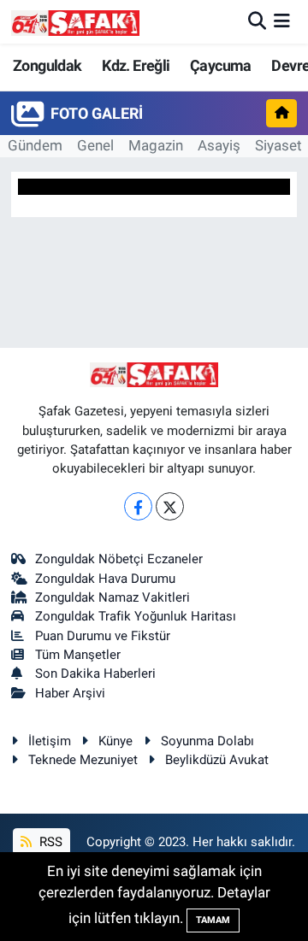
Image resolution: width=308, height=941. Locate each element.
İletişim (49, 741)
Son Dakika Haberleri (95, 673)
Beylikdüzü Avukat (217, 760)
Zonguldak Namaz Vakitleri (112, 597)
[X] (170, 506)
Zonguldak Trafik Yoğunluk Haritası (135, 616)
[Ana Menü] (282, 21)
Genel (95, 145)
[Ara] (257, 21)
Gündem (35, 145)
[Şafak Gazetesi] (75, 21)
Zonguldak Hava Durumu (105, 578)
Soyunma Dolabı (207, 741)
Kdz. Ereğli (135, 65)
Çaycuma (221, 65)
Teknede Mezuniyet (83, 760)
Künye (115, 741)
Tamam (213, 920)
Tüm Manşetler (78, 654)
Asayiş (219, 145)
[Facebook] (138, 506)
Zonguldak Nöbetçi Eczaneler (119, 559)
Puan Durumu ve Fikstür (102, 636)
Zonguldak (47, 65)
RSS (49, 842)
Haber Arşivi (70, 693)
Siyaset (278, 145)
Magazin (155, 145)
